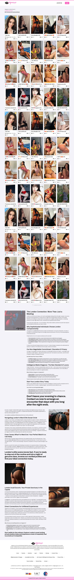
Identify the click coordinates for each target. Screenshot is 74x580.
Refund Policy (38, 561)
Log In (35, 553)
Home (17, 553)
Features (23, 553)
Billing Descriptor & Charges (16, 557)
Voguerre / (7, 9)
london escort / (12, 9)
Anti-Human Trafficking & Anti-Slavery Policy (46, 557)
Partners (41, 553)
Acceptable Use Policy (29, 557)
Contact (45, 561)
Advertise (30, 553)
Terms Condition (30, 561)
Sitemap (47, 553)
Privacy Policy (60, 557)
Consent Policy (55, 553)
